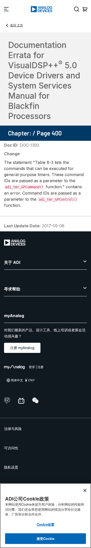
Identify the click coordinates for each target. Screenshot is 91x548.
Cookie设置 (45, 524)
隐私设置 (11, 467)
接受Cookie (45, 538)
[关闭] (84, 490)
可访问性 (11, 448)
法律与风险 (13, 428)
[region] (45, 515)
